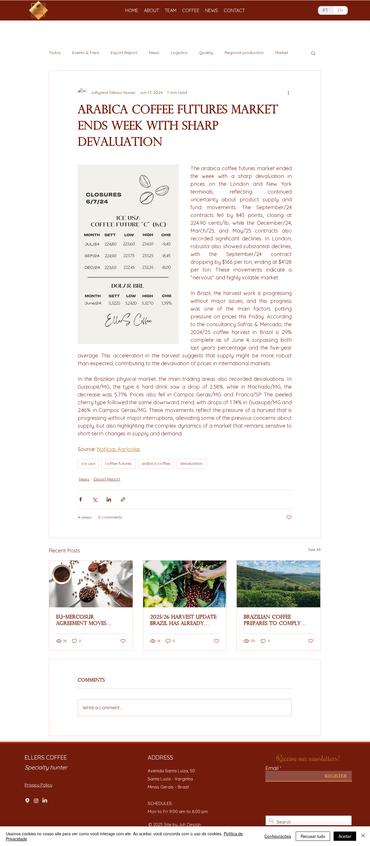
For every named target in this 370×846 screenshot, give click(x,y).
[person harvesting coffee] (185, 584)
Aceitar (344, 836)
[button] (313, 53)
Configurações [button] (277, 836)
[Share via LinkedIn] (109, 499)
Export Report (124, 52)
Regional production (244, 52)
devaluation (191, 463)
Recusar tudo (313, 836)
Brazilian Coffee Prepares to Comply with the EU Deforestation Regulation (272, 621)
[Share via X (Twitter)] (94, 499)
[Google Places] (27, 801)
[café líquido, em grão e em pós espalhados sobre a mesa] (91, 584)
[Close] (363, 836)
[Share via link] (123, 499)
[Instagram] (36, 801)
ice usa (88, 463)
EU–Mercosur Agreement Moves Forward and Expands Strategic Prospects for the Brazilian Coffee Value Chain (89, 621)
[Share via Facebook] (80, 499)
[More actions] (288, 92)
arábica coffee (156, 463)
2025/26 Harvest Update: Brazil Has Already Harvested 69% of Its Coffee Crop (183, 621)
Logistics (179, 52)
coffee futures (118, 463)
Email (271, 768)
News (154, 52)
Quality (206, 52)
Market (281, 52)
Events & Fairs (85, 52)
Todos (55, 52)
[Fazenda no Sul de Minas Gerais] (278, 584)
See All (314, 549)
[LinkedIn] (45, 801)
